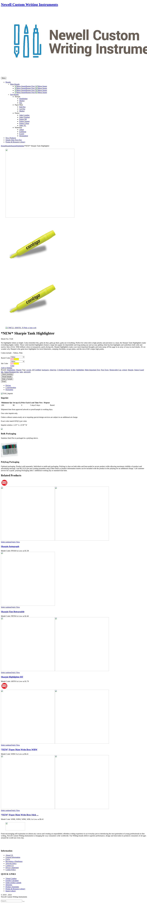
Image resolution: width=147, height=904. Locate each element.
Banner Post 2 (31, 88)
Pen (20, 103)
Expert (21, 134)
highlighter (80, 370)
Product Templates (12, 887)
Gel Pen (22, 109)
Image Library (11, 891)
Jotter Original (24, 117)
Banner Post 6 (31, 92)
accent (28, 370)
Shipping (9, 885)
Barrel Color (5, 358)
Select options (6, 542)
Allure (21, 130)
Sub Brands (14, 94)
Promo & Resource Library (15, 889)
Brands (8, 146)
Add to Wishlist (6, 368)
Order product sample (13, 883)
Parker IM (23, 119)
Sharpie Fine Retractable (12, 611)
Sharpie (13, 146)
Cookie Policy (11, 870)
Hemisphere (23, 136)
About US (9, 855)
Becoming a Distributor (14, 861)
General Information (13, 857)
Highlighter (23, 99)
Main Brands (15, 84)
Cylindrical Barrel (63, 370)
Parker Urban (24, 123)
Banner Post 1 (31, 86)
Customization (11, 387)
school (124, 370)
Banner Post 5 (31, 90)
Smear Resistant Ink (11, 372)
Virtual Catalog (11, 878)
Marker (22, 101)
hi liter (73, 370)
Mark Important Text (92, 370)
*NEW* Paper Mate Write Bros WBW (19, 749)
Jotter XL (22, 125)
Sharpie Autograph (10, 546)
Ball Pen (22, 107)
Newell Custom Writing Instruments (29, 4)
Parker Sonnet (24, 121)
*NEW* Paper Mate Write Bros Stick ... (19, 815)
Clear (12, 366)
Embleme (22, 132)
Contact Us (10, 866)
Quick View (15, 542)
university (27, 372)
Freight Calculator (12, 881)
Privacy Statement (12, 868)
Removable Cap (115, 370)
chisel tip (53, 370)
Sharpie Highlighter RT (12, 677)
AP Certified (36, 370)
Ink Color (4, 363)
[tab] (76, 385)
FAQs (8, 859)
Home (3, 146)
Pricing (8, 385)
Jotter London (24, 115)
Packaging (9, 390)
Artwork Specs (11, 863)
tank (21, 372)
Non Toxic (105, 370)
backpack (45, 370)
